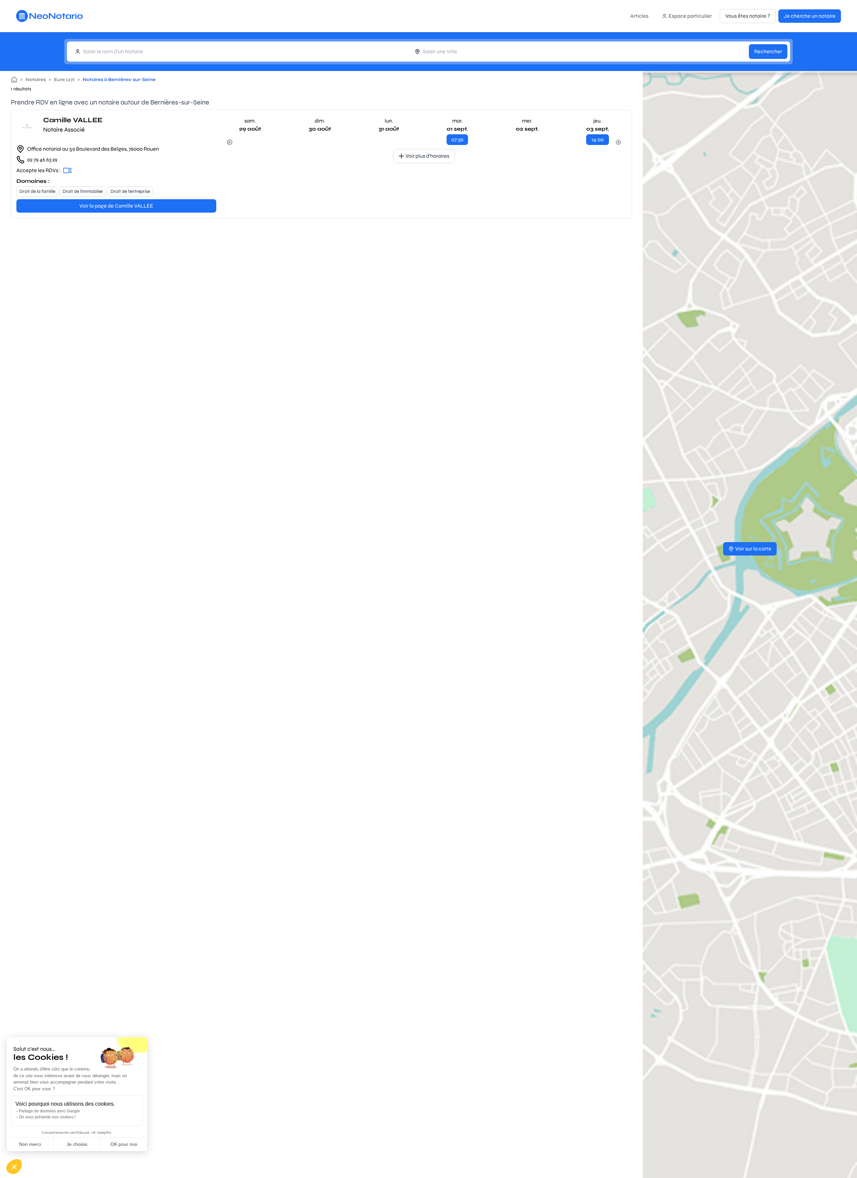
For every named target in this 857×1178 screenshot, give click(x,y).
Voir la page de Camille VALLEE (116, 206)
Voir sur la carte (753, 548)
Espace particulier (690, 16)
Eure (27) (64, 79)
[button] (14, 1167)
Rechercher (768, 51)
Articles (639, 16)
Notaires (35, 79)
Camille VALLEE (72, 120)
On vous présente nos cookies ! (47, 1117)
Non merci (30, 1144)
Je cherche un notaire (810, 16)
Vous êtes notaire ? (747, 16)
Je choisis (77, 1144)
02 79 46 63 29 (42, 159)
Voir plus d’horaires (427, 156)
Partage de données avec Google (49, 1111)
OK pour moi (123, 1144)
